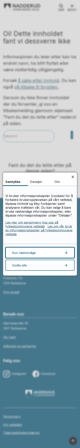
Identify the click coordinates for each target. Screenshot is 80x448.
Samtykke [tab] (12, 182)
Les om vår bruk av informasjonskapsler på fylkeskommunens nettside (38, 230)
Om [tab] (57, 182)
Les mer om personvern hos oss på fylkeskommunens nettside (31, 224)
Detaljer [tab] (36, 182)
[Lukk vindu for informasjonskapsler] (72, 176)
